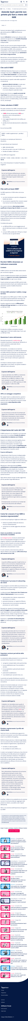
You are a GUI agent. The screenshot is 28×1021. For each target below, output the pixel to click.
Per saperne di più (5, 822)
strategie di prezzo (7, 538)
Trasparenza (3, 992)
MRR (5, 113)
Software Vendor (9, 8)
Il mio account (4, 1008)
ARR (20, 113)
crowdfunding (16, 340)
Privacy (2, 990)
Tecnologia (4, 8)
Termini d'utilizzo (4, 995)
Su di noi (3, 999)
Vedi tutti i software (14, 830)
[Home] (1, 8)
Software (3, 1002)
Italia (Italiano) (8, 1017)
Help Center (3, 1011)
